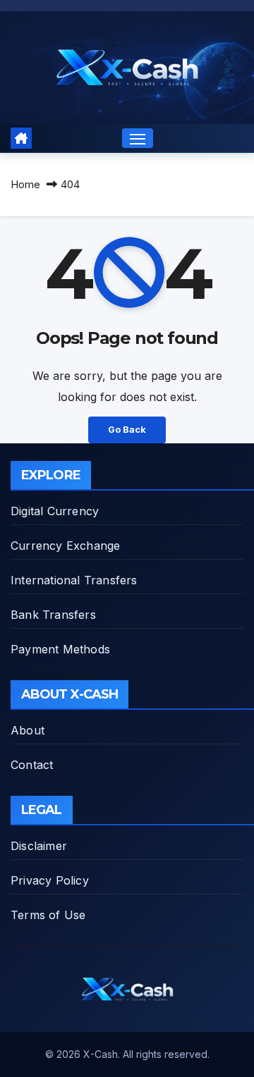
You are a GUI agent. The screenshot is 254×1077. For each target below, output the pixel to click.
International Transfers (74, 580)
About (27, 730)
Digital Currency (55, 511)
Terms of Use (48, 915)
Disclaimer (39, 846)
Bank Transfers (53, 615)
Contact (32, 765)
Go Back (127, 429)
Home (25, 184)
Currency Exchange (65, 545)
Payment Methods (60, 649)
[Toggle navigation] (137, 138)
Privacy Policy (50, 880)
